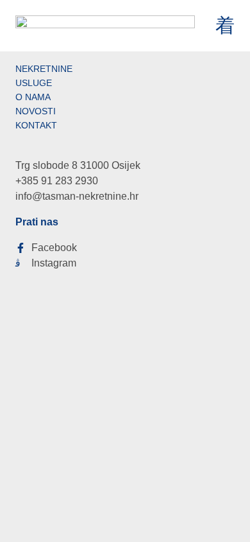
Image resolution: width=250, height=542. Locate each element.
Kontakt (36, 125)
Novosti (35, 111)
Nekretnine (43, 69)
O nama (33, 97)
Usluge (33, 83)
